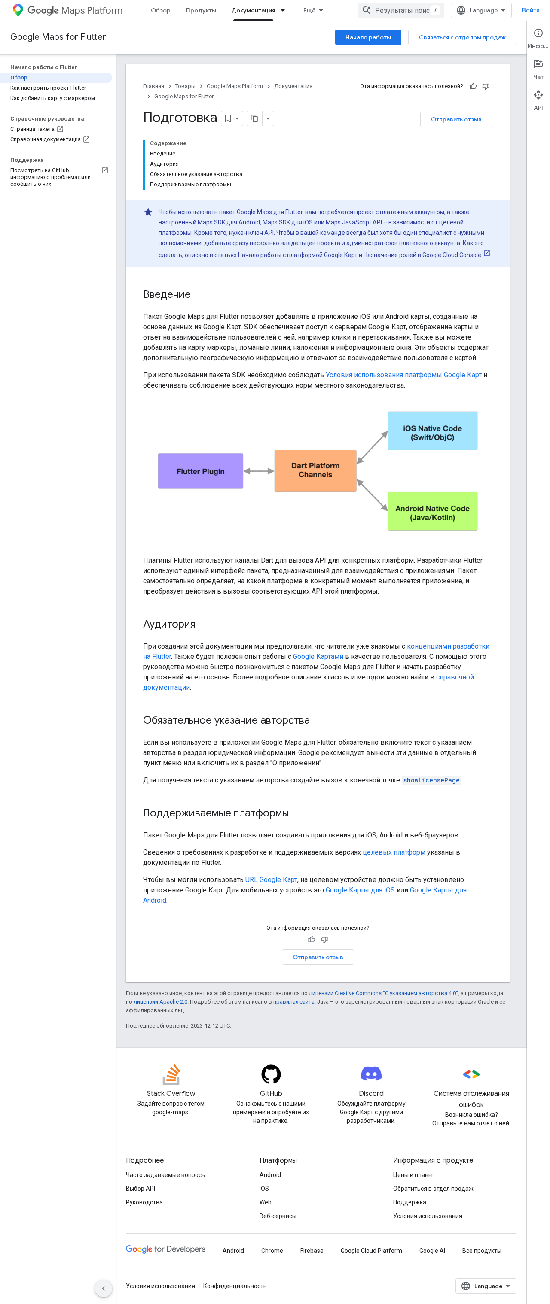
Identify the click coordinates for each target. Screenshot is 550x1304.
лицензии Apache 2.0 (160, 1001)
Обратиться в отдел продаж (433, 1188)
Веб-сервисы (278, 1216)
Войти (531, 10)
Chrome (272, 1250)
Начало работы (368, 37)
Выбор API (140, 1188)
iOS (264, 1188)
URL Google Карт (271, 880)
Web (266, 1202)
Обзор (161, 10)
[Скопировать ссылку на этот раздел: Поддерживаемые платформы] (297, 814)
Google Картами (318, 656)
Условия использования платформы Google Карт (404, 375)
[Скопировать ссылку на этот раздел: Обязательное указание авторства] (318, 721)
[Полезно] (473, 86)
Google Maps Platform (235, 86)
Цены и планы (413, 1174)
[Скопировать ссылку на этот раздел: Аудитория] (203, 625)
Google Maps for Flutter (58, 37)
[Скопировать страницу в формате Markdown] (255, 118)
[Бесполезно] (486, 86)
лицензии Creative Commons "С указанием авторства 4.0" (383, 993)
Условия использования (427, 1216)
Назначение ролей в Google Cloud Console (422, 255)
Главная (153, 86)
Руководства (144, 1202)
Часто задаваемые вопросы (166, 1174)
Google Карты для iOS (360, 890)
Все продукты (481, 1250)
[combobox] (401, 10)
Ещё (309, 10)
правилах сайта (294, 1001)
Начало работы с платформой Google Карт (298, 255)
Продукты (201, 10)
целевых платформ (394, 852)
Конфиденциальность (235, 1286)
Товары (185, 86)
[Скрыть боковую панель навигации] (103, 1288)
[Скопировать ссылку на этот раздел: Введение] (199, 295)
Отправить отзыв (456, 119)
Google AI (432, 1250)
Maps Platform (91, 10)
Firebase (312, 1250)
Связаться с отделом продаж (462, 37)
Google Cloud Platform (371, 1250)
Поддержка (409, 1202)
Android (270, 1174)
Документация (253, 10)
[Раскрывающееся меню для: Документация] (285, 10)
